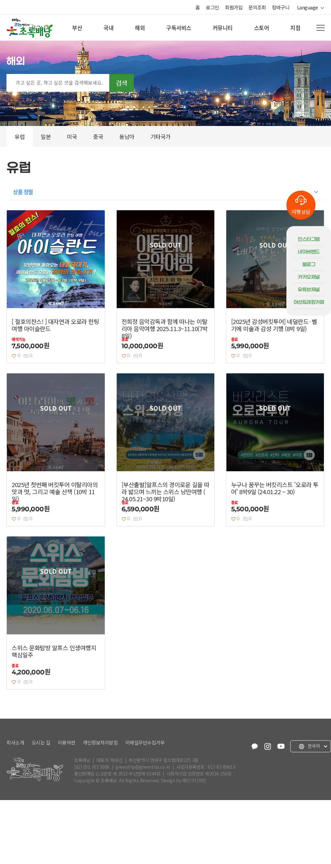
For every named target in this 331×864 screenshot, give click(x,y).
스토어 (261, 28)
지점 (295, 28)
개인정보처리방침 (100, 742)
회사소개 (15, 742)
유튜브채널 (309, 290)
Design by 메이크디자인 (184, 780)
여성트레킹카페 (309, 302)
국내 (108, 28)
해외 (140, 28)
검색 (121, 83)
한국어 (313, 746)
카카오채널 (309, 277)
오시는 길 (41, 742)
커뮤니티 (223, 28)
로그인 (212, 7)
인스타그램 (309, 239)
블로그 (308, 264)
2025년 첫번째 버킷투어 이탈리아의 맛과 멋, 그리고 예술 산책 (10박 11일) (55, 491)
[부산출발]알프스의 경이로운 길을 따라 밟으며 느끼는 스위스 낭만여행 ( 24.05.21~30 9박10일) (165, 491)
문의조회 (257, 7)
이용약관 (66, 742)
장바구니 (280, 7)
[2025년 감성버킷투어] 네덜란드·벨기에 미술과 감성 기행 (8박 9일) (274, 325)
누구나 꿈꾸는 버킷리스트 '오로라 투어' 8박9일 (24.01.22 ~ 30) (274, 488)
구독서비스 (178, 28)
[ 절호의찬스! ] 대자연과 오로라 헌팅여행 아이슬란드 (55, 325)
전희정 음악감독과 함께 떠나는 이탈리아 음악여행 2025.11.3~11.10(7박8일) (165, 328)
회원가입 (233, 7)
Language (308, 7)
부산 (77, 28)
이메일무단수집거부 (145, 742)
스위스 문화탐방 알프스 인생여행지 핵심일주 (54, 651)
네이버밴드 (309, 252)
